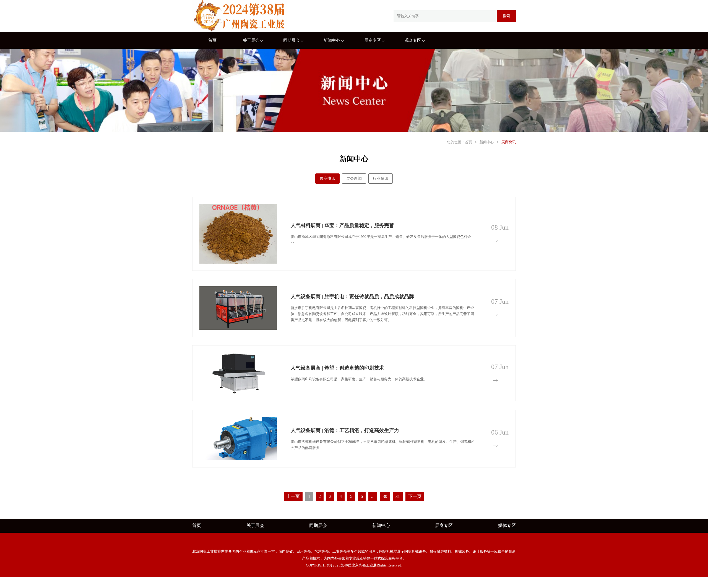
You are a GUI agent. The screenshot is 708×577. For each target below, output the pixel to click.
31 (397, 496)
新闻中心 (332, 40)
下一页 (414, 496)
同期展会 (291, 40)
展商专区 (372, 40)
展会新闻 (354, 178)
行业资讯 (380, 178)
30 (385, 496)
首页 (212, 40)
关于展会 (251, 40)
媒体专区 (507, 525)
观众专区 (413, 40)
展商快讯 (508, 142)
